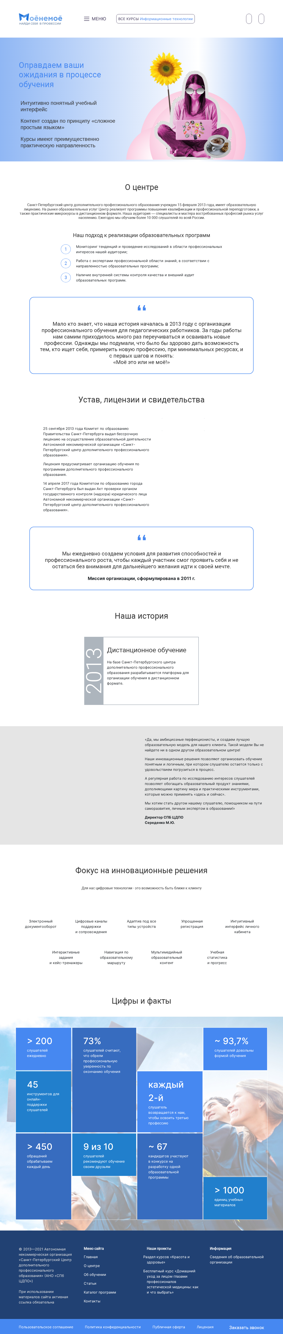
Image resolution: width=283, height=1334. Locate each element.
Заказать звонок (246, 1327)
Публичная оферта (169, 1327)
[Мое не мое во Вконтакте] (210, 1304)
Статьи (90, 1283)
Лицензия (205, 1327)
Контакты (92, 1301)
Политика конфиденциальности (113, 1327)
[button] (24, 99)
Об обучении (95, 1274)
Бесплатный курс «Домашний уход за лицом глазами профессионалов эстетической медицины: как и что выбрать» (173, 1281)
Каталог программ (100, 1292)
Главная (91, 1257)
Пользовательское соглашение (46, 1327)
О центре (92, 1265)
